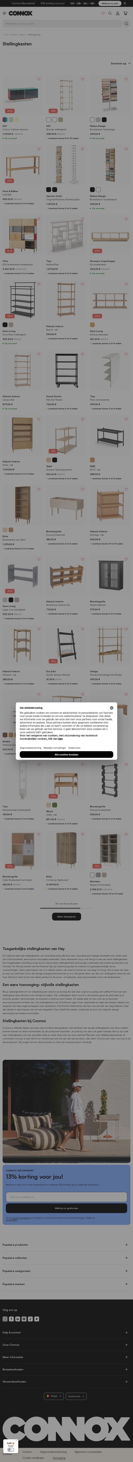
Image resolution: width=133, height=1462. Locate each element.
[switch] (11, 1450)
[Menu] (16, 1441)
